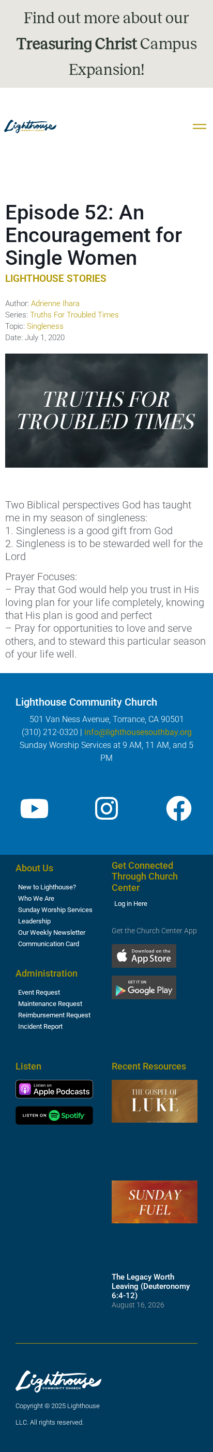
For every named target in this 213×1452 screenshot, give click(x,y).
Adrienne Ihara (55, 303)
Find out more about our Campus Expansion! (107, 44)
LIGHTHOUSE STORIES (55, 278)
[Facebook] (179, 808)
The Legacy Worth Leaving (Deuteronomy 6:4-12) (151, 1286)
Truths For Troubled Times (74, 315)
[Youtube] (34, 808)
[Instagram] (106, 808)
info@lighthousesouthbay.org (138, 732)
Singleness (45, 326)
